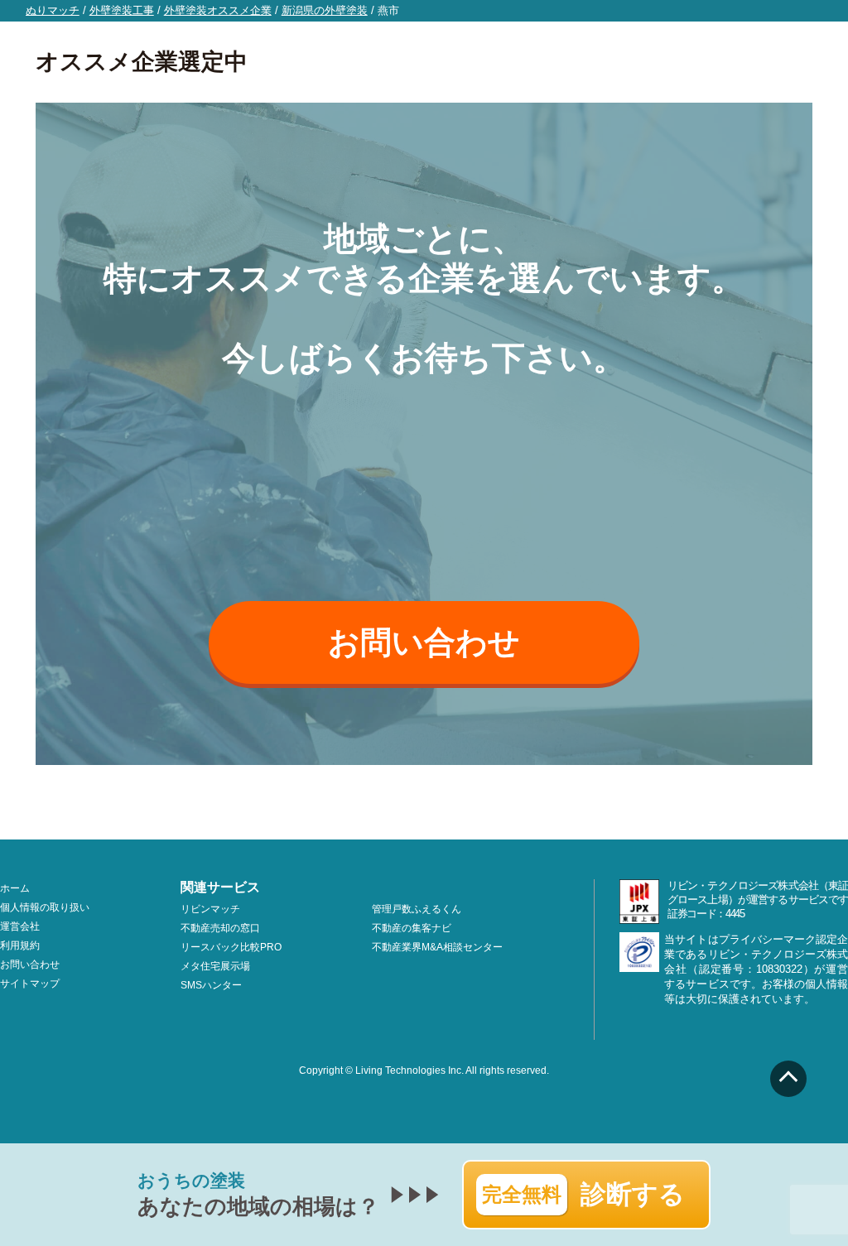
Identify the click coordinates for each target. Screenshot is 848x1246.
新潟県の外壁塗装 (325, 10)
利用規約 (20, 945)
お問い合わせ (424, 642)
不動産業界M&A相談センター (437, 947)
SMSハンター (211, 985)
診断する (583, 1194)
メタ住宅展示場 (215, 966)
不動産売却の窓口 (220, 928)
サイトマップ (30, 983)
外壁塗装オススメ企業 (218, 10)
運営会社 (20, 926)
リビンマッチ (210, 909)
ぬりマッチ (53, 10)
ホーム (15, 888)
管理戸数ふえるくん (416, 909)
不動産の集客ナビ (411, 928)
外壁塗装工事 (121, 10)
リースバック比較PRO (231, 947)
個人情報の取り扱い (44, 907)
